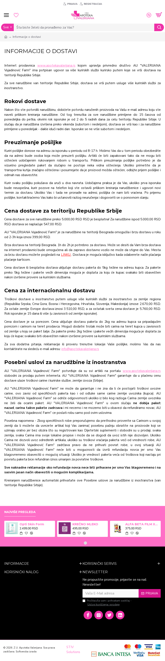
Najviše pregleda (20, 512)
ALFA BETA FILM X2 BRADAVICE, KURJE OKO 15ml (142, 524)
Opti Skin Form (32, 524)
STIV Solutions (73, 649)
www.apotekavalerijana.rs (56, 65)
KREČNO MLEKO (85, 524)
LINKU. (66, 255)
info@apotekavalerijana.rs (80, 349)
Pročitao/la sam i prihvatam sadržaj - (109, 602)
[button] (79, 543)
